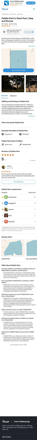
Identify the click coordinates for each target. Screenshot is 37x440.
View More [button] (31, 46)
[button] (2, 3)
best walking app (17, 425)
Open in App (31, 3)
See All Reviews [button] (18, 182)
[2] (13, 96)
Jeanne (9, 166)
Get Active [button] (6, 437)
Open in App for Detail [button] (18, 70)
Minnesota (13, 14)
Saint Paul (20, 14)
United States (5, 14)
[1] (4, 95)
